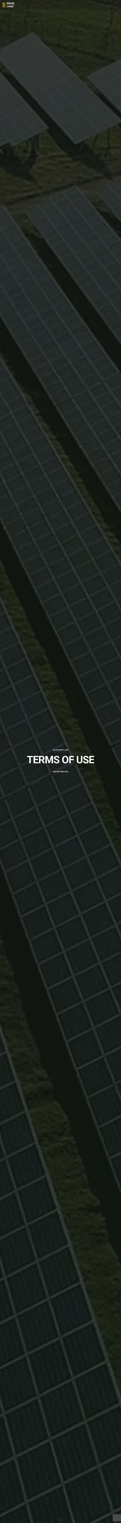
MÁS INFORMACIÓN (60, 772)
